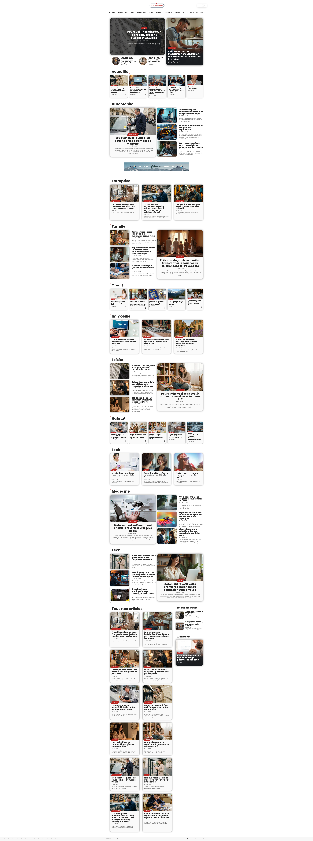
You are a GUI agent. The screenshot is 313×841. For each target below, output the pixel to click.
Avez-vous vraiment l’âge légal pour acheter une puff (190, 499)
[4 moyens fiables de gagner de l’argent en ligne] (119, 294)
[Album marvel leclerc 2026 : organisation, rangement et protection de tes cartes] (157, 802)
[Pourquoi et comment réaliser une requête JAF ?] (119, 271)
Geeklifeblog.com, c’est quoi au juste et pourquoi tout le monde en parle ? (143, 574)
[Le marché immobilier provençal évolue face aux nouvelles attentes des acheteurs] (188, 328)
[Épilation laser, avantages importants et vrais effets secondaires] (124, 462)
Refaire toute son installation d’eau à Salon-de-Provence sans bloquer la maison (184, 55)
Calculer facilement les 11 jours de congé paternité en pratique (189, 657)
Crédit (117, 285)
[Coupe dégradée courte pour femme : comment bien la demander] (156, 462)
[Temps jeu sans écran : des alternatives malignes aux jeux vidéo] (119, 237)
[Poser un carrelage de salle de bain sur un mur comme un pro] (176, 427)
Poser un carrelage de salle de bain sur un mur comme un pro (176, 436)
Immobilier (122, 316)
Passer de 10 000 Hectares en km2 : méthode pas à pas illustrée (156, 437)
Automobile (122, 104)
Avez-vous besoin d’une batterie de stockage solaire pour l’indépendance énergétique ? (128, 60)
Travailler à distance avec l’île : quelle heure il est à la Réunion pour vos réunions (155, 60)
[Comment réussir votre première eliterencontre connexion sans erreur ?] (180, 567)
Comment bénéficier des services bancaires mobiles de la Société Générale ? (138, 304)
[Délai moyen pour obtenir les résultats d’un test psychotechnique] (167, 115)
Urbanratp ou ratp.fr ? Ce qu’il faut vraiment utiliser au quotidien (118, 90)
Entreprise (115, 201)
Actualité (114, 85)
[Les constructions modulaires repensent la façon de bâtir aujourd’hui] (156, 328)
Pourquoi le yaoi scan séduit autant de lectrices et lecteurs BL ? (180, 396)
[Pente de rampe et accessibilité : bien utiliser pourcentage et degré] (119, 427)
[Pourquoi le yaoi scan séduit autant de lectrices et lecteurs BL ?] (180, 377)
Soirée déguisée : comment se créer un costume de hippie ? (187, 475)
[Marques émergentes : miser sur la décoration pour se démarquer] (138, 427)
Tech (116, 550)
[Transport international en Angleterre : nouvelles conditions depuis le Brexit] (157, 80)
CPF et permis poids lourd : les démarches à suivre (176, 303)
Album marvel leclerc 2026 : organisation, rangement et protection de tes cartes (157, 815)
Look (116, 450)
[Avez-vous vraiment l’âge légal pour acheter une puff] (167, 502)
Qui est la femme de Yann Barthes (195, 87)
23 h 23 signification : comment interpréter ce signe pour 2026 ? (143, 400)
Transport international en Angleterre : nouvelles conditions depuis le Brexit (157, 90)
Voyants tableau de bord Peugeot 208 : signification (191, 127)
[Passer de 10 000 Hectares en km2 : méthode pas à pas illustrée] (157, 427)
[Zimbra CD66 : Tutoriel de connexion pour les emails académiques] (138, 80)
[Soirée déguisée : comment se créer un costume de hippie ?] (188, 462)
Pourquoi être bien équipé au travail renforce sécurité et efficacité (188, 206)
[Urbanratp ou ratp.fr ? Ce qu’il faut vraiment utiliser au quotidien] (119, 80)
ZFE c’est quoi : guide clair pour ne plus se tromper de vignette (133, 140)
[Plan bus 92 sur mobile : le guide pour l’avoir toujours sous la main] (119, 561)
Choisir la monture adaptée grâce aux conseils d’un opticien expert (189, 532)
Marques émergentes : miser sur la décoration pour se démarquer (138, 437)
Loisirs (144, 28)
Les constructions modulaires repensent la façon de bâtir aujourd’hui (156, 341)
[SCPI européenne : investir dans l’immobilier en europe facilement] (124, 328)
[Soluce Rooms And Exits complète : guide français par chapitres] (119, 387)
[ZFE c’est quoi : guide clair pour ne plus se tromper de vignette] (133, 121)
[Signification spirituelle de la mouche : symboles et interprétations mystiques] (167, 519)
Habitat (172, 48)
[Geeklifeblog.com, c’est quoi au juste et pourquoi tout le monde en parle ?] (119, 578)
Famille (118, 226)
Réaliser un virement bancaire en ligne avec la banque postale (156, 304)
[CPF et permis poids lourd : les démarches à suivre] (176, 294)
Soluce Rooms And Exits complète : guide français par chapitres (143, 384)
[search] (199, 5)
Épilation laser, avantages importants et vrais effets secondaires (123, 475)
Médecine (121, 491)
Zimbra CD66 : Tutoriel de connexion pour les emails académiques (138, 90)
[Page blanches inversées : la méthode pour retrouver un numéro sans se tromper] (119, 254)
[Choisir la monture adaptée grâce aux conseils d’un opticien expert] (167, 536)
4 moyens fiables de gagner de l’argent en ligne (119, 303)
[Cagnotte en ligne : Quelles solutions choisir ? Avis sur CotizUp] (195, 294)
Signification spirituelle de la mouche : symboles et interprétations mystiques (190, 515)
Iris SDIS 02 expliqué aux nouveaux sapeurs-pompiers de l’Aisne (176, 90)
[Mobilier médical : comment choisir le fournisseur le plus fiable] (133, 508)
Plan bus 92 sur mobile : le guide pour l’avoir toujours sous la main (144, 557)
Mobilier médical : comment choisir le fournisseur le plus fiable (133, 528)
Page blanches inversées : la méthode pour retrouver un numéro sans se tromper (143, 250)
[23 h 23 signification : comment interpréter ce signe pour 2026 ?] (119, 404)
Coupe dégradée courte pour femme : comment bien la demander (156, 475)
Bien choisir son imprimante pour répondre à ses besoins (143, 591)
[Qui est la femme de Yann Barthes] (195, 80)
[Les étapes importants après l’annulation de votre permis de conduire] (167, 148)
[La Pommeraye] (156, 5)
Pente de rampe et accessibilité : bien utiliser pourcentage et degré (118, 437)
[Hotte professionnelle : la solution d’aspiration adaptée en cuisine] (195, 427)
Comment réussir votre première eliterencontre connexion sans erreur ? (180, 587)
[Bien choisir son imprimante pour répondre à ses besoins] (119, 594)
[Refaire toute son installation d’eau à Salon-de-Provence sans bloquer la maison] (184, 41)
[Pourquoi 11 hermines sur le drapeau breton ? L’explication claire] (119, 371)
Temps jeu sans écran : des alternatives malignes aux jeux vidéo (143, 234)
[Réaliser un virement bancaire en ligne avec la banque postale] (157, 294)
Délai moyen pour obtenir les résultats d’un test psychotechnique (191, 111)
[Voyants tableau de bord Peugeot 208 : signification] (167, 132)
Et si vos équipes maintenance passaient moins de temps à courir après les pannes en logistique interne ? (154, 208)
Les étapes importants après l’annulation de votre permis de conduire (191, 145)
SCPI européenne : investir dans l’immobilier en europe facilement (124, 341)
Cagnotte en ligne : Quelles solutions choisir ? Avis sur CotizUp (194, 303)
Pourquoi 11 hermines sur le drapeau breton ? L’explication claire (144, 35)
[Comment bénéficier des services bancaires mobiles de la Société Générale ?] (138, 294)
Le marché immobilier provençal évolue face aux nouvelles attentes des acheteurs (187, 342)
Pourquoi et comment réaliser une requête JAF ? (143, 267)
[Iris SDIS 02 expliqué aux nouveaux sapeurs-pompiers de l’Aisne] (176, 80)
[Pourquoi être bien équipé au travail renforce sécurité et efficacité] (188, 193)
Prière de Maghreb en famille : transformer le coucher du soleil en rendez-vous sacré (180, 263)
